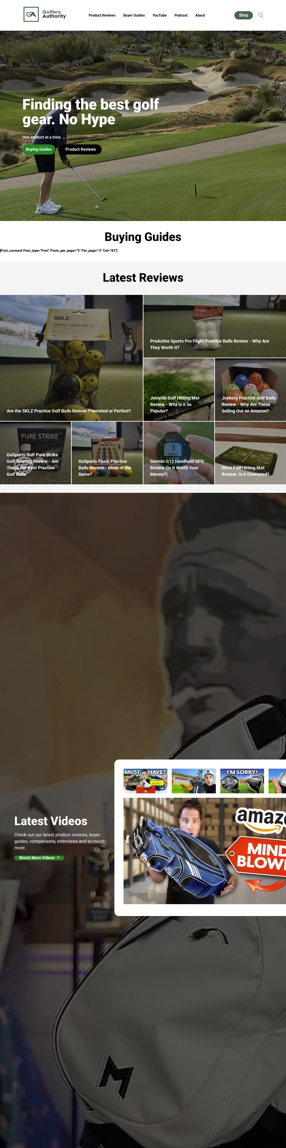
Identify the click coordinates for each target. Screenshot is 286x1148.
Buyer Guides (134, 15)
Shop (243, 15)
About (200, 15)
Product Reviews (102, 15)
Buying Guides (39, 149)
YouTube (160, 15)
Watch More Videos (37, 858)
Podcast (181, 15)
